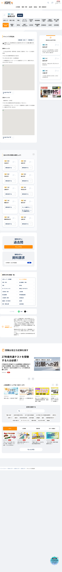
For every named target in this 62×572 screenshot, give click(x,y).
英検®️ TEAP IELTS (23, 288)
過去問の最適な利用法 (18, 415)
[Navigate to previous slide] (29, 378)
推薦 (43, 417)
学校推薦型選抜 (22, 294)
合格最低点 (21, 297)
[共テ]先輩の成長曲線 (29, 415)
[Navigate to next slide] (32, 378)
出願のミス (10, 417)
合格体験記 (21, 304)
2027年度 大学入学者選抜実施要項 (43, 415)
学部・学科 (4, 282)
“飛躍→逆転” (8, 415)
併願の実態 (33, 420)
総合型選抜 (4, 294)
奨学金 (20, 285)
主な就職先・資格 (22, 282)
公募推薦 (38, 417)
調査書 (48, 420)
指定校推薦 (31, 417)
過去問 (20, 300)
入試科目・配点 (5, 291)
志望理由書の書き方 (50, 417)
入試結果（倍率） (6, 297)
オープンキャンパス (6, 288)
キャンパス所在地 (22, 279)
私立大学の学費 (41, 420)
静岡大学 (11, 16)
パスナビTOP (3, 468)
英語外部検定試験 (23, 417)
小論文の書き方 (15, 420)
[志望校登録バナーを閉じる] (58, 557)
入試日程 (21, 291)
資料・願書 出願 (5, 304)
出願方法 (54, 415)
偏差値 (16, 417)
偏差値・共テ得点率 (6, 300)
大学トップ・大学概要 (6, 279)
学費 (3, 285)
